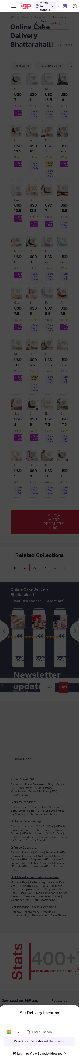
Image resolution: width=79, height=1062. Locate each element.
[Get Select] (58, 6)
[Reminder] (65, 6)
